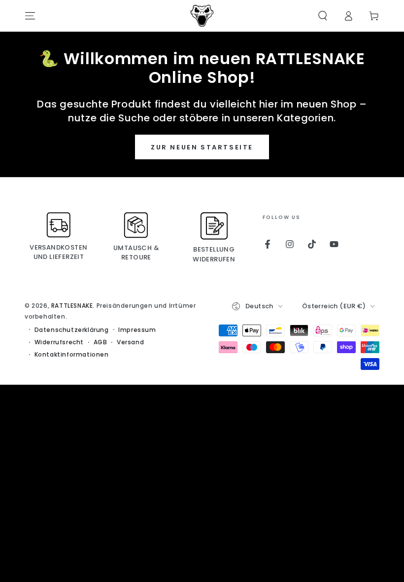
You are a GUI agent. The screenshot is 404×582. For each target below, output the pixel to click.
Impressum (137, 330)
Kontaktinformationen (71, 355)
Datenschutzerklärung (71, 330)
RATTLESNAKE (72, 305)
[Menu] (30, 16)
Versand (130, 342)
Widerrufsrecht (59, 342)
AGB (100, 342)
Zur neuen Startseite (202, 147)
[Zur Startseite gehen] (202, 15)
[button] (323, 16)
